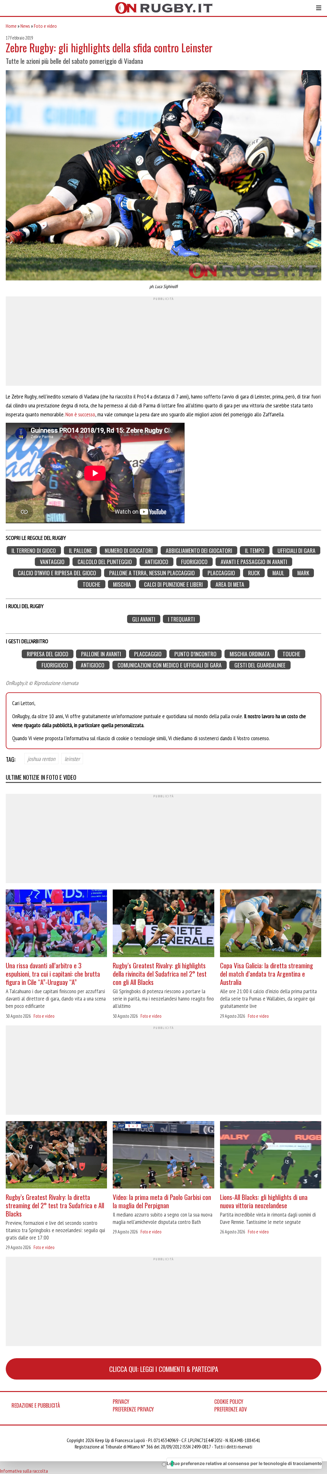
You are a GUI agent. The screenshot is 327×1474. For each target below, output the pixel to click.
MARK (303, 572)
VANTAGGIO (52, 561)
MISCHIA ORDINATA (250, 653)
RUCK (254, 572)
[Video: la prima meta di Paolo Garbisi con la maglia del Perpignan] (163, 1155)
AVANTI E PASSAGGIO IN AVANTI (254, 561)
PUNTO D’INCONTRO (195, 653)
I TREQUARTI (181, 619)
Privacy (121, 1401)
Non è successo (80, 414)
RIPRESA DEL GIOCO (47, 653)
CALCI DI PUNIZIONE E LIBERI (173, 584)
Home (11, 26)
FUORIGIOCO (194, 561)
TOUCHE (91, 584)
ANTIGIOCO (156, 561)
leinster (72, 759)
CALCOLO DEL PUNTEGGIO (105, 561)
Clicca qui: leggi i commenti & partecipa (163, 1369)
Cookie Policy (228, 1401)
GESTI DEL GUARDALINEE (259, 665)
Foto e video (45, 26)
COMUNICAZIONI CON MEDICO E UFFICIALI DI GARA (170, 665)
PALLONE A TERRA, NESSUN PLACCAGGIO (152, 572)
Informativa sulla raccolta (24, 1471)
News (25, 26)
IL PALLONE (80, 550)
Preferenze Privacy (133, 1409)
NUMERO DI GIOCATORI (129, 550)
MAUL (278, 572)
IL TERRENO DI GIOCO (33, 550)
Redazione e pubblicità (35, 1405)
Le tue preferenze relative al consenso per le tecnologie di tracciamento (244, 1463)
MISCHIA (122, 584)
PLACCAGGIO (221, 572)
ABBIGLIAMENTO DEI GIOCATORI (199, 550)
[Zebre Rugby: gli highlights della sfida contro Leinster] (163, 176)
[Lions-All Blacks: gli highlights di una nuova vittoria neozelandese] (270, 1155)
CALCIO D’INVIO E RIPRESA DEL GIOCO (57, 572)
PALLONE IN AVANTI (101, 653)
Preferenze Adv (230, 1409)
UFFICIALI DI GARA (297, 550)
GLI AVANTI (143, 619)
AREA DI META (230, 584)
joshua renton (41, 759)
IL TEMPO (254, 550)
